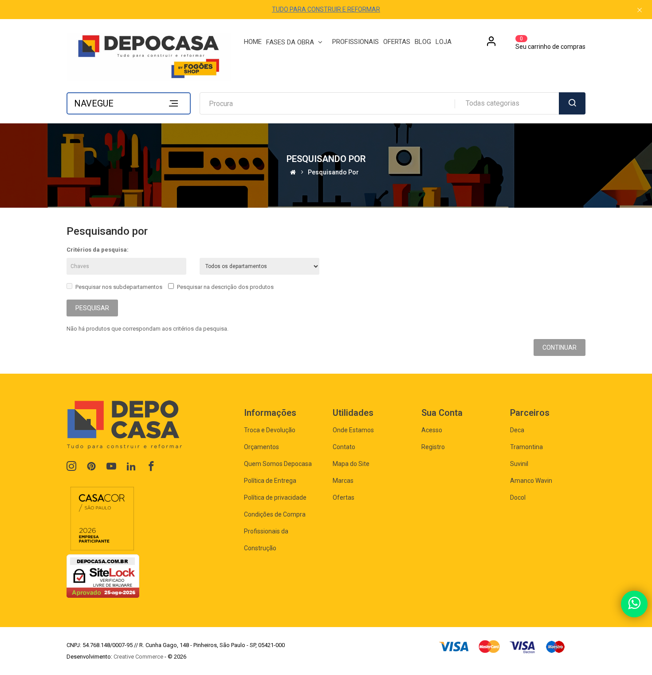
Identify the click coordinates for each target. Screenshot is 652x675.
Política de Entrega (270, 480)
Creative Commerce (138, 656)
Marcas (343, 480)
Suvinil (519, 463)
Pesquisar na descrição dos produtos (225, 287)
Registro (433, 446)
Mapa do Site (351, 463)
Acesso (431, 430)
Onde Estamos (353, 430)
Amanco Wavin (531, 480)
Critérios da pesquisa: (98, 249)
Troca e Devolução (269, 430)
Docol (518, 497)
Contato (344, 446)
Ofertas (343, 497)
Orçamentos (261, 446)
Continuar (559, 347)
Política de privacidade (275, 497)
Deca (517, 430)
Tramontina (526, 446)
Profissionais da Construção (266, 540)
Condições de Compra (275, 514)
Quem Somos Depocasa (278, 463)
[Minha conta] (491, 44)
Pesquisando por (333, 172)
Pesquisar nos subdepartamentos (118, 287)
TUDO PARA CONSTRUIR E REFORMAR (326, 9)
